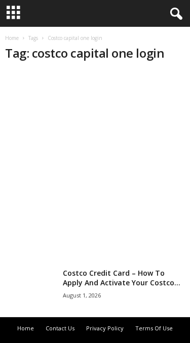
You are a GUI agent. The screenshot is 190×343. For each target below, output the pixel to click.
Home (12, 37)
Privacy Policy (105, 328)
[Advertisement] (95, 166)
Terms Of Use (154, 328)
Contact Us (60, 328)
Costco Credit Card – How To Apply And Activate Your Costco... (121, 277)
